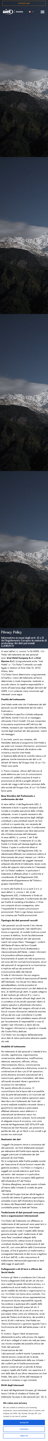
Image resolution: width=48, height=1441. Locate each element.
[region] (24, 1420)
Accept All (24, 1422)
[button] (43, 12)
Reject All (24, 1436)
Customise (24, 1429)
